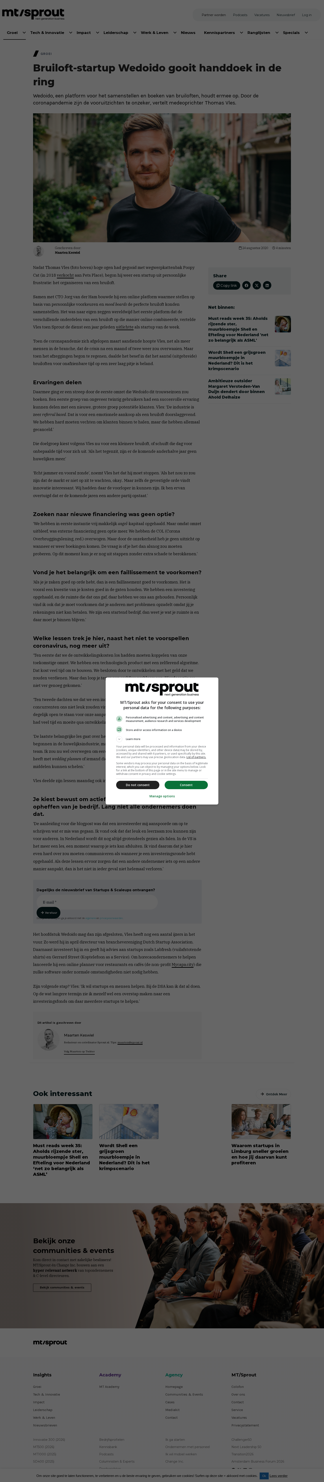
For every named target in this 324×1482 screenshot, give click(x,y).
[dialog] (162, 741)
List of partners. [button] (196, 757)
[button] (162, 739)
